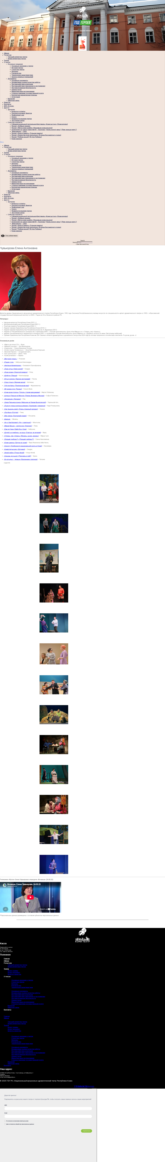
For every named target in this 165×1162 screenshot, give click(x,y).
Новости (7, 102)
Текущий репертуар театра (17, 57)
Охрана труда (16, 90)
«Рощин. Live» (9, 362)
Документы (12, 79)
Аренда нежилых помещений (22, 77)
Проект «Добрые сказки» (21, 126)
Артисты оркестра (14, 974)
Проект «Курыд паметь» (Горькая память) (27, 133)
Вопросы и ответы (18, 111)
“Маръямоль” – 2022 (19, 131)
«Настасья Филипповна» (12, 365)
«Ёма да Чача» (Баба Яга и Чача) (15, 429)
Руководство (16, 73)
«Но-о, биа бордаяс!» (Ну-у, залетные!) (17, 422)
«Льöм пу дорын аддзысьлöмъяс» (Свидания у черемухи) (24, 406)
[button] (82, 142)
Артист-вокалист (14, 972)
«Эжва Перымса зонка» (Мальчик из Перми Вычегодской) (25, 402)
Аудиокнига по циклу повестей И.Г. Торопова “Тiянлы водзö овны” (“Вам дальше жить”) (44, 130)
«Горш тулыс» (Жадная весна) (14, 382)
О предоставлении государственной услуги (28, 93)
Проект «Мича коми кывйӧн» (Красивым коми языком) (32, 128)
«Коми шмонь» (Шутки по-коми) (15, 443)
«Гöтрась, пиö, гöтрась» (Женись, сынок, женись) (21, 436)
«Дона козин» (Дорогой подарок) (16, 372)
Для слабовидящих (11, 235)
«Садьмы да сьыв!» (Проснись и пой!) (17, 456)
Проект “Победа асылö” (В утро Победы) (27, 137)
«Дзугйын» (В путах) (11, 412)
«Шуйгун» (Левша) (10, 376)
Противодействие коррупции (22, 84)
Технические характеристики (22, 75)
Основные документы (20, 80)
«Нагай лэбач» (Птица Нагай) (14, 453)
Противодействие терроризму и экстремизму (28, 86)
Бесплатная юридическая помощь (24, 95)
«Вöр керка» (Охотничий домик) (15, 416)
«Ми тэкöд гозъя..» (10, 359)
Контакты (7, 104)
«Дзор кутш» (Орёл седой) (13, 369)
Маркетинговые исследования (23, 91)
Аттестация (16, 97)
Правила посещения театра (22, 119)
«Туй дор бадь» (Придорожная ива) (16, 386)
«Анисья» (7, 419)
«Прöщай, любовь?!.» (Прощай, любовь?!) (19, 439)
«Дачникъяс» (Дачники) (12, 399)
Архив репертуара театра (17, 59)
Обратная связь (13, 100)
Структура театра (18, 70)
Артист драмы (13, 971)
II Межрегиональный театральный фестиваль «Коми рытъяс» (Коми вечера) (40, 124)
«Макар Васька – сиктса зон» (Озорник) (18, 426)
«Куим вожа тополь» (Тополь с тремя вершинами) (22, 392)
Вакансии (11, 99)
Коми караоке (17, 139)
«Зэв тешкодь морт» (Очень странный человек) (21, 409)
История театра (17, 68)
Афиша (6, 53)
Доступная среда (18, 120)
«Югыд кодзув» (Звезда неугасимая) (17, 379)
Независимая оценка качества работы (26, 82)
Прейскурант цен (18, 115)
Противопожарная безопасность (24, 88)
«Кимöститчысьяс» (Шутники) (14, 449)
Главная (7, 959)
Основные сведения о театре (22, 66)
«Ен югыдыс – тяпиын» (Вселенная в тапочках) (21, 459)
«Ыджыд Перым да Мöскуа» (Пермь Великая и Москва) (24, 396)
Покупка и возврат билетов (22, 113)
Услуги (14, 117)
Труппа (6, 60)
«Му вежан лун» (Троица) (13, 389)
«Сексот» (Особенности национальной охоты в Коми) (23, 446)
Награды (15, 71)
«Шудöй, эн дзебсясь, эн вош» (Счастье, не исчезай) (22, 433)
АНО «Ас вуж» (9, 106)
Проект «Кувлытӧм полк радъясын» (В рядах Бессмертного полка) (36, 135)
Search (75, 242)
